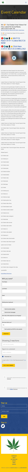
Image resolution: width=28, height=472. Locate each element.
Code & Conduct (13, 467)
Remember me (8, 356)
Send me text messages (10, 312)
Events (11, 389)
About (14, 457)
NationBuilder (23, 467)
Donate (14, 464)
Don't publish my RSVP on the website (13, 329)
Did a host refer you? (7, 322)
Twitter (11, 360)
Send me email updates (10, 309)
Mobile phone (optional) (7, 302)
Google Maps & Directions (6, 273)
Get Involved (14, 459)
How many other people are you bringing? (11, 315)
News (14, 462)
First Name (4, 281)
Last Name (4, 288)
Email (3, 295)
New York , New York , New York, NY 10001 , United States (12, 30)
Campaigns (14, 456)
